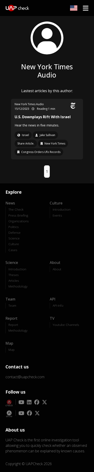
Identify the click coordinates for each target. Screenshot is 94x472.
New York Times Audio (29, 104)
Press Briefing (18, 215)
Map (11, 349)
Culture (13, 244)
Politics (13, 227)
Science (14, 238)
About (57, 269)
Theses (13, 275)
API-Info (58, 305)
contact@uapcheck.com (24, 376)
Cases (12, 250)
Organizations (18, 221)
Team (12, 305)
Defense (14, 232)
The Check (16, 209)
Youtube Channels (66, 324)
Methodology (17, 286)
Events (57, 215)
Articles (13, 280)
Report (13, 324)
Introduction (61, 209)
